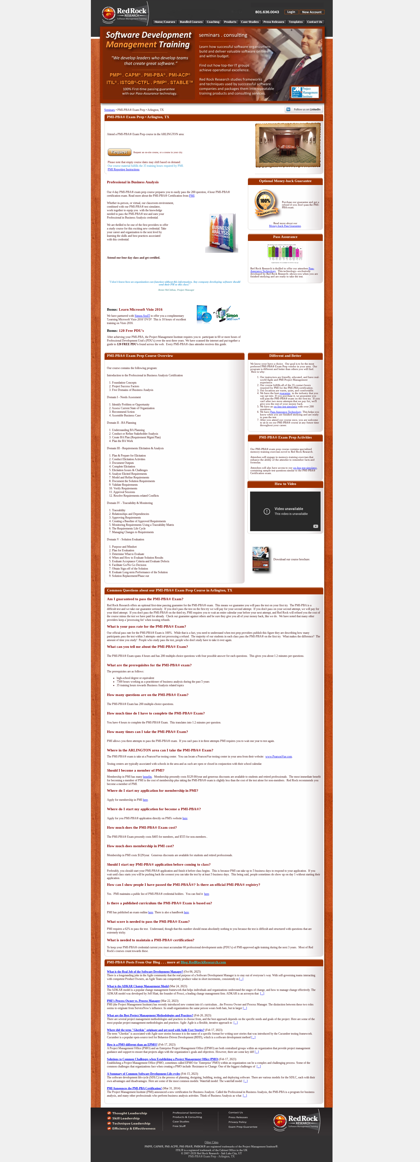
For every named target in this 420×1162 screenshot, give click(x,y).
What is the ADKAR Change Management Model (138, 986)
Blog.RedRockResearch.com (203, 962)
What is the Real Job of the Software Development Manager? (145, 971)
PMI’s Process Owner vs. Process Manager (133, 1001)
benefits (147, 776)
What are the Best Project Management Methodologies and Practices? (150, 1015)
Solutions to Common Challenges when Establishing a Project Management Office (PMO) (162, 1059)
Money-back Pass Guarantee (285, 226)
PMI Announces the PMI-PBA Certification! (134, 1088)
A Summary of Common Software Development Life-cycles (143, 1073)
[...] (241, 979)
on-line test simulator (285, 406)
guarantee (285, 393)
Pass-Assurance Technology (285, 412)
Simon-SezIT (142, 315)
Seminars (109, 110)
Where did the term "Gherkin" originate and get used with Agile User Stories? (155, 1030)
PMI (191, 195)
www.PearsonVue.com (278, 756)
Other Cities (212, 1142)
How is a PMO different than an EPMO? (132, 1044)
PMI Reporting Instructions (124, 169)
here (145, 799)
